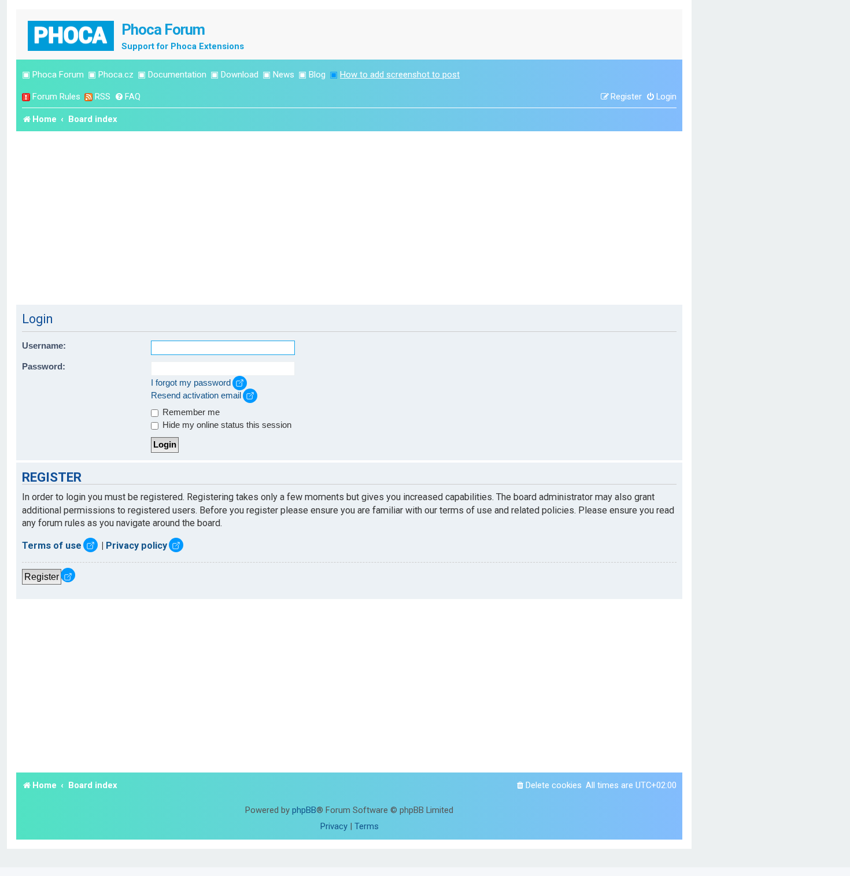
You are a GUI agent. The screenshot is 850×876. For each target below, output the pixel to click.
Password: (43, 366)
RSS (102, 96)
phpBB (304, 810)
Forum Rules (56, 96)
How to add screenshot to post (400, 74)
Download (239, 74)
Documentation (177, 74)
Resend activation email (196, 395)
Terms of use (52, 545)
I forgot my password (191, 382)
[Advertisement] (349, 218)
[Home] (71, 34)
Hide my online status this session (225, 425)
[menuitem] (127, 96)
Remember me (190, 412)
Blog (317, 74)
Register (41, 576)
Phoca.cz (116, 74)
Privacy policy (136, 545)
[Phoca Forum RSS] (88, 96)
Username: (44, 345)
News (283, 74)
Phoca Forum (58, 74)
